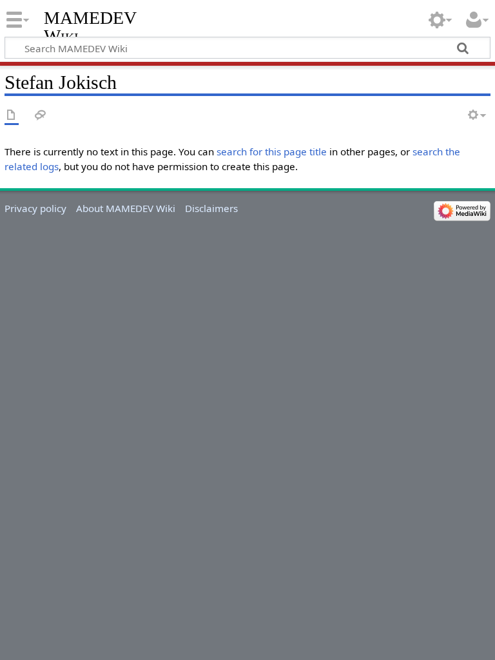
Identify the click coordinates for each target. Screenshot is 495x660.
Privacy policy (35, 208)
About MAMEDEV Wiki (125, 208)
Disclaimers (211, 208)
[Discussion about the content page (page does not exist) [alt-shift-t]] (41, 115)
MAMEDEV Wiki (90, 27)
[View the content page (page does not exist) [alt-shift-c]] (12, 115)
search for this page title (272, 151)
